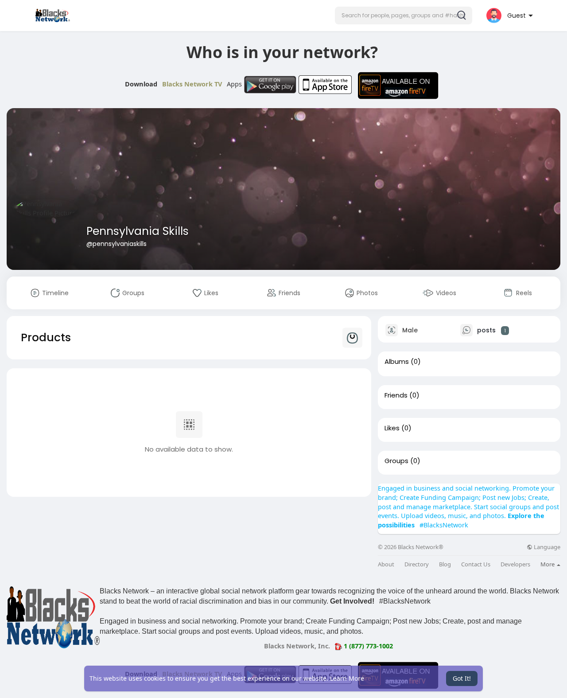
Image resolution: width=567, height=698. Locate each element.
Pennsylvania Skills (137, 231)
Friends (396, 395)
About (386, 564)
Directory (416, 564)
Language (546, 547)
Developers (515, 564)
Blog (445, 564)
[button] (403, 15)
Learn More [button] (347, 678)
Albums (396, 361)
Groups (396, 460)
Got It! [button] (462, 678)
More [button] (548, 564)
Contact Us (475, 564)
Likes (392, 428)
